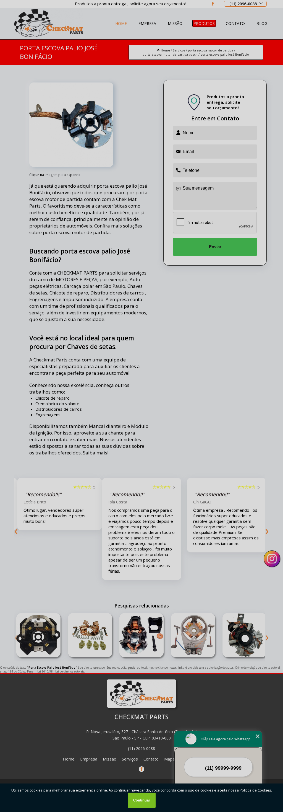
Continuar (141, 800)
